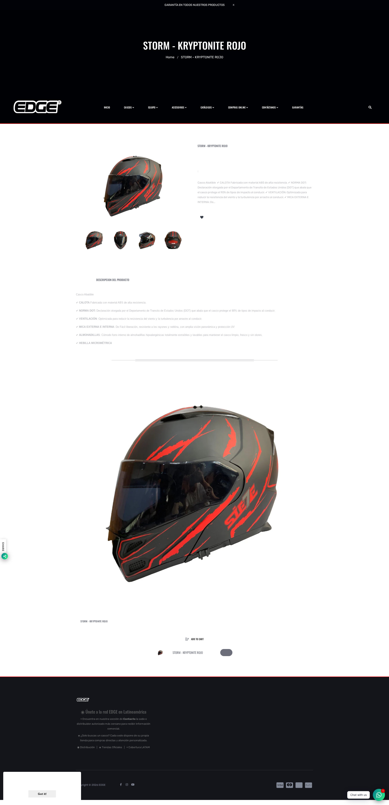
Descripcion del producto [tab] (112, 280)
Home (170, 57)
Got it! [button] (42, 793)
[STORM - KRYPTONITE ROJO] (94, 240)
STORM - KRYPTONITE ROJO (94, 621)
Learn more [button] (62, 783)
